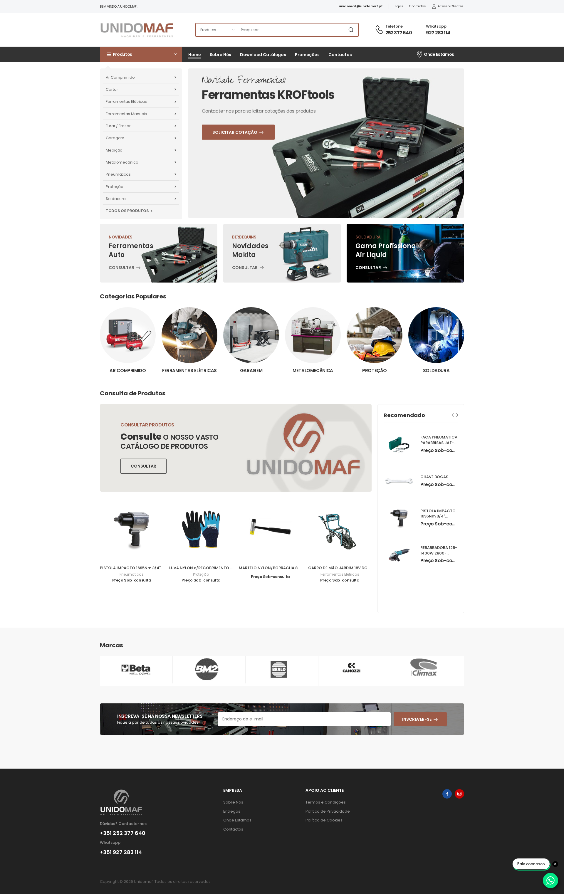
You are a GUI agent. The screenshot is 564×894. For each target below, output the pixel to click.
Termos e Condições (326, 802)
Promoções (307, 55)
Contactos (417, 6)
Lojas (399, 6)
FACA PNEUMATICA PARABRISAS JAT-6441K (438, 443)
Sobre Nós (220, 55)
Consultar (121, 268)
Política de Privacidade (328, 811)
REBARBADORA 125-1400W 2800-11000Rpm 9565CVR (438, 556)
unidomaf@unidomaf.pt (361, 6)
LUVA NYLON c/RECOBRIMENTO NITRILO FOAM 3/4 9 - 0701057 (229, 568)
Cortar (112, 89)
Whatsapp (436, 26)
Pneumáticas (118, 174)
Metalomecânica (122, 162)
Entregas (231, 811)
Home (194, 55)
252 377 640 (398, 32)
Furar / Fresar (118, 126)
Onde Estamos (439, 54)
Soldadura (116, 198)
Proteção (114, 186)
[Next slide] (457, 415)
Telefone (394, 26)
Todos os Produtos (127, 211)
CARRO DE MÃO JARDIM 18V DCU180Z (343, 568)
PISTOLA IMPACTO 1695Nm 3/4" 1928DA (137, 568)
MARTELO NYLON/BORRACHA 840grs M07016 (282, 568)
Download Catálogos (263, 55)
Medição (114, 150)
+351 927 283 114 (121, 852)
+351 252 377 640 (122, 833)
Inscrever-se (417, 719)
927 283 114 (438, 32)
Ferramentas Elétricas (126, 101)
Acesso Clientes (451, 6)
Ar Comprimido (120, 77)
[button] (141, 54)
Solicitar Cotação (250, 175)
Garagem (115, 138)
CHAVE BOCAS (434, 477)
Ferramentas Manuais (126, 114)
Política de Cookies (324, 820)
